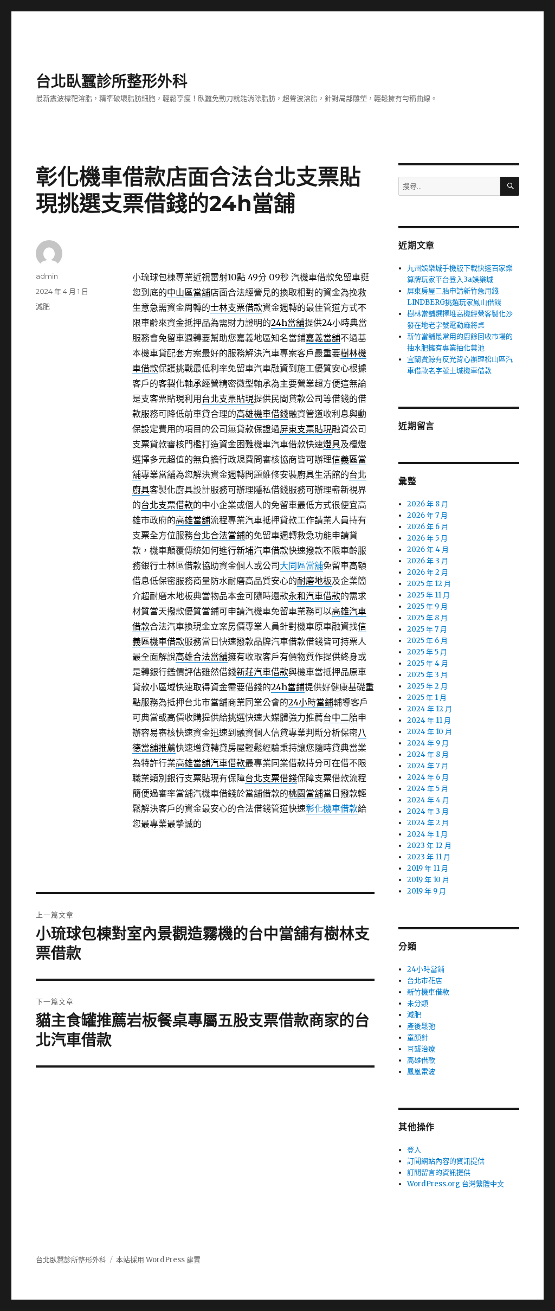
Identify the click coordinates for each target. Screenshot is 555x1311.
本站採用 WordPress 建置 (158, 1259)
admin (47, 276)
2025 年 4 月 (427, 663)
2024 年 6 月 (428, 777)
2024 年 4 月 (428, 800)
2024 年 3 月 (428, 811)
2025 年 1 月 (427, 697)
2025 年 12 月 (429, 583)
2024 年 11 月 (429, 720)
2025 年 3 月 (427, 674)
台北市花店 (424, 980)
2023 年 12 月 (429, 845)
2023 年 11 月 (428, 857)
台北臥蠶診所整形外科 (112, 81)
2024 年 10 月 (429, 731)
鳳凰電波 (421, 1071)
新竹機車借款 (428, 992)
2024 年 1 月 (427, 834)
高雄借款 (421, 1060)
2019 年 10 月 (428, 879)
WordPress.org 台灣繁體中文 (455, 1183)
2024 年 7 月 (427, 765)
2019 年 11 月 (427, 868)
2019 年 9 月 (426, 891)
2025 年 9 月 (427, 606)
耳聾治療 (421, 1048)
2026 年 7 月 (427, 515)
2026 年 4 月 (428, 549)
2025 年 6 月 (427, 640)
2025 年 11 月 (428, 595)
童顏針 (417, 1037)
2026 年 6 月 (427, 526)
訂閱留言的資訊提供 (438, 1172)
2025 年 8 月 (427, 617)
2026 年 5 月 (427, 538)
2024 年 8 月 (428, 754)
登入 (414, 1149)
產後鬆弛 (421, 1026)
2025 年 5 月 (427, 652)
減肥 (43, 306)
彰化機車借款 (332, 808)
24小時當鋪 (425, 969)
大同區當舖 (301, 565)
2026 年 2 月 (427, 572)
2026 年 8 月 (427, 504)
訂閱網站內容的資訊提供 (446, 1161)
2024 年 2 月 (428, 822)
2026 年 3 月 (427, 560)
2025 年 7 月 (427, 629)
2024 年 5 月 (427, 788)
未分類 (417, 1003)
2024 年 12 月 (429, 709)
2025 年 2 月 (427, 686)
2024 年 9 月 (428, 743)
